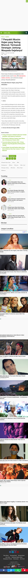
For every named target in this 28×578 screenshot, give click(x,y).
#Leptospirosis (4, 165)
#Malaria (10, 165)
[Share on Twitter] (11, 570)
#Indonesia (3, 170)
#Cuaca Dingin (20, 167)
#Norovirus (16, 165)
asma (15, 75)
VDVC (18, 564)
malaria (3, 77)
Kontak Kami (21, 555)
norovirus (7, 77)
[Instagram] (15, 552)
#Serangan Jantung (5, 167)
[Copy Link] (24, 570)
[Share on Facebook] (3, 570)
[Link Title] (1, 32)
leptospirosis (22, 75)
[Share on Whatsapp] (18, 570)
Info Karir (22, 558)
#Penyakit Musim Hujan (5, 162)
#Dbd (18, 162)
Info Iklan (8, 557)
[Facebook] (10, 552)
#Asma (13, 162)
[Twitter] (13, 552)
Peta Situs (6, 555)
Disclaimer (16, 558)
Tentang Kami (13, 555)
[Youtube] (18, 552)
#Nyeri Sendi (22, 165)
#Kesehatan (13, 167)
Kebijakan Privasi (7, 558)
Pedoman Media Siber (17, 557)
